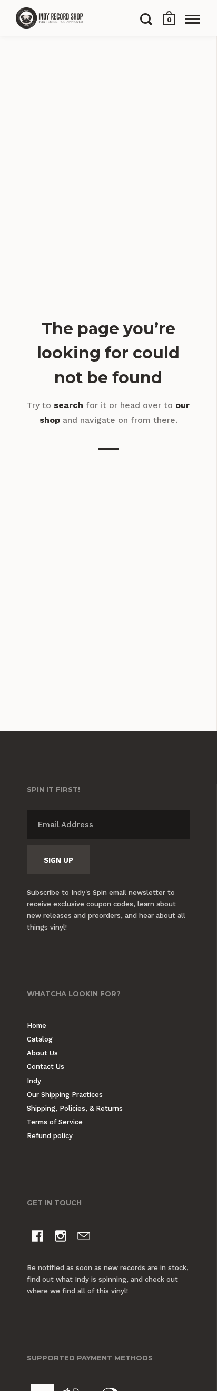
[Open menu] (192, 19)
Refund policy (50, 1136)
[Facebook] (37, 1237)
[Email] (84, 1237)
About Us (42, 1053)
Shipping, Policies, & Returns (75, 1108)
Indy (34, 1081)
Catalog (40, 1039)
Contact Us (45, 1067)
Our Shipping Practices (65, 1095)
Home (36, 1025)
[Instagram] (60, 1237)
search (68, 405)
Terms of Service (55, 1122)
